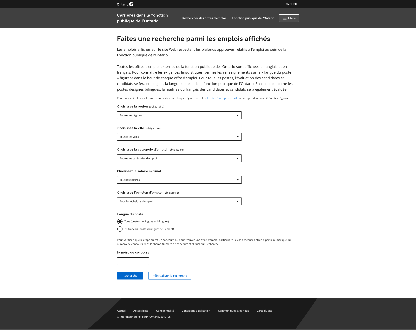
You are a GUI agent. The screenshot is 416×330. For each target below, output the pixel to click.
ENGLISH (291, 4)
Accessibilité (140, 310)
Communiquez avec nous (233, 310)
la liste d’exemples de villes (223, 98)
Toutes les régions (131, 115)
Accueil (121, 310)
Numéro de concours (133, 252)
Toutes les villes (129, 137)
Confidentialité (165, 310)
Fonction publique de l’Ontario (253, 18)
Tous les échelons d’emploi (136, 201)
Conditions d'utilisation (196, 310)
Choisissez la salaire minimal (139, 171)
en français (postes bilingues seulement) (149, 229)
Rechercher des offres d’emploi (204, 18)
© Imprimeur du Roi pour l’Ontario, (144, 316)
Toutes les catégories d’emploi (138, 158)
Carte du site (264, 310)
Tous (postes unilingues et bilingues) (146, 221)
